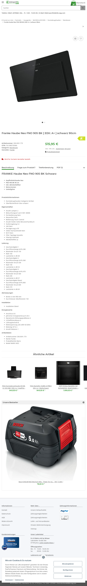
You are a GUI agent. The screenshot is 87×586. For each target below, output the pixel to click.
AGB (3, 518)
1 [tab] (42, 122)
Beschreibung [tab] (8, 168)
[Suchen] (82, 8)
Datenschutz (19, 580)
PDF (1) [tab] (60, 168)
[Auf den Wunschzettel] (81, 38)
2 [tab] (44, 122)
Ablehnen (67, 576)
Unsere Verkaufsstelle (38, 510)
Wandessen (14, 148)
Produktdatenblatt (53, 152)
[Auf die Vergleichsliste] (75, 38)
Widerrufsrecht (7, 521)
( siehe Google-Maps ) (46, 543)
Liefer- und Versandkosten (40, 521)
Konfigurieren (68, 570)
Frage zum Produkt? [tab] (26, 168)
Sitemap (33, 529)
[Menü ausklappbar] (3, 1)
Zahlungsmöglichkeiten (39, 514)
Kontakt (4, 510)
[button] (84, 167)
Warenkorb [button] (80, 4)
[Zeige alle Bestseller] (83, 402)
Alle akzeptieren (68, 564)
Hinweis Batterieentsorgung (41, 525)
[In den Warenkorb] (3, 33)
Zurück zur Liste (8, 20)
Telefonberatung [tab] (46, 168)
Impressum (9, 580)
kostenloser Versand (63, 149)
